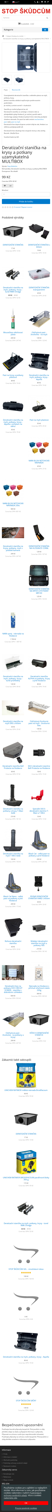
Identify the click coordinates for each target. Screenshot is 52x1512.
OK (26, 1503)
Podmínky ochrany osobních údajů (15, 1463)
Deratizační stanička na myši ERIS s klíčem (13, 722)
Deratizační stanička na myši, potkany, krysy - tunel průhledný (13, 678)
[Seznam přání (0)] (42, 2)
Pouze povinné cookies (26, 1508)
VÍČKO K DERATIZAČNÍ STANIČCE (39, 1034)
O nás (5, 1454)
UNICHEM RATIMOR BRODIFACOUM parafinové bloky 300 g (26, 1178)
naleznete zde (10, 1497)
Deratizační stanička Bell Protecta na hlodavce (13, 767)
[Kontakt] (35, 2)
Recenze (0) (16, 90)
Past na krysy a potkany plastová (13, 376)
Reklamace (7, 1477)
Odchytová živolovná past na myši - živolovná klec (39, 723)
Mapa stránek (8, 1480)
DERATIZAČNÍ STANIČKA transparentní (39, 288)
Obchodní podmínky (10, 1460)
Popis (6, 90)
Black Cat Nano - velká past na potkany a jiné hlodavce (13, 898)
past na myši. (16, 122)
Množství (5, 190)
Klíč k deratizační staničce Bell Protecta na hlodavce (39, 767)
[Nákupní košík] (45, 2)
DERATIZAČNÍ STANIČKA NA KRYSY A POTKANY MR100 (39, 591)
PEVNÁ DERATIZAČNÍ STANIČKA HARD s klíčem (39, 897)
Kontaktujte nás (8, 1474)
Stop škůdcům (12, 166)
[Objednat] (48, 2)
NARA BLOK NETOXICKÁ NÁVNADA (39, 461)
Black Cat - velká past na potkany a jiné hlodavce (39, 854)
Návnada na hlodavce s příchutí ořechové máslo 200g (39, 988)
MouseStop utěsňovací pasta (13, 333)
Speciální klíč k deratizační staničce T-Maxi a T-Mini (39, 810)
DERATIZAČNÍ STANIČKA (13, 244)
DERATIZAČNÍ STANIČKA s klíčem (39, 245)
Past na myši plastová (39, 420)
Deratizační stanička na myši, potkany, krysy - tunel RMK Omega (13, 289)
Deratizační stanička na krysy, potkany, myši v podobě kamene (13, 548)
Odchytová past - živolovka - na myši (39, 333)
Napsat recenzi (27, 207)
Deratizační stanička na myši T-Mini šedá (13, 854)
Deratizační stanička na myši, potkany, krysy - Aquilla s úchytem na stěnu (13, 423)
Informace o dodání (10, 1457)
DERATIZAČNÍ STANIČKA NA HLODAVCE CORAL (39, 547)
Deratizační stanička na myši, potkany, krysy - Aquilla (39, 377)
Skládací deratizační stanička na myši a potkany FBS (39, 943)
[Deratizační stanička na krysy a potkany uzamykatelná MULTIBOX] (26, 57)
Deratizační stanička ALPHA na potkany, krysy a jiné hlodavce (39, 678)
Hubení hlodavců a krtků (14, 36)
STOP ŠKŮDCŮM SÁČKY (26, 1400)
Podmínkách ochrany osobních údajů (22, 1494)
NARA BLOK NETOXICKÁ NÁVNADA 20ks (13, 504)
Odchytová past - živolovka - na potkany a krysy (13, 1035)
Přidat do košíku (26, 201)
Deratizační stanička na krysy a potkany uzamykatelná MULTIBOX (26, 39)
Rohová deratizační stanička (13, 942)
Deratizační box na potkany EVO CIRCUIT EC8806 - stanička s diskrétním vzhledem (13, 989)
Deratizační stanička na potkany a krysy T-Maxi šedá (13, 810)
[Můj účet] (38, 2)
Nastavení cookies (9, 1466)
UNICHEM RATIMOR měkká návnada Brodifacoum (26, 1090)
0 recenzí (17, 207)
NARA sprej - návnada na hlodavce (13, 634)
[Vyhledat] (47, 17)
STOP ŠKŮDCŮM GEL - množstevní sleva (26, 1269)
